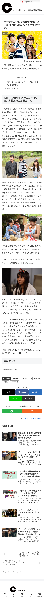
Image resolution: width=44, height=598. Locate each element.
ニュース (7, 378)
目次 (19, 77)
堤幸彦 (6, 382)
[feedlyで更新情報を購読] (12, 411)
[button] (39, 400)
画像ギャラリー (12, 88)
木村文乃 (15, 382)
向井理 (37, 378)
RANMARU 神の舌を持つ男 (23, 378)
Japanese (28, 2)
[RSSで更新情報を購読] (32, 411)
